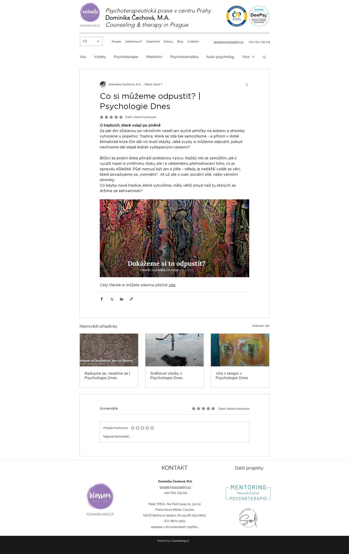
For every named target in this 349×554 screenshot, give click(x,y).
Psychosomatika (184, 57)
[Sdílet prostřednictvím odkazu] (131, 299)
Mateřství (154, 57)
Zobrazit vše (260, 326)
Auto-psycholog (220, 57)
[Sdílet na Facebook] (102, 299)
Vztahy (100, 57)
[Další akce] (246, 84)
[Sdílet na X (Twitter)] (112, 299)
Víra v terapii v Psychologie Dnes (232, 376)
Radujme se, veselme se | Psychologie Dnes (107, 376)
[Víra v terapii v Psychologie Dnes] (240, 350)
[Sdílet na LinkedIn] (121, 299)
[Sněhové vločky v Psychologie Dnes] (174, 350)
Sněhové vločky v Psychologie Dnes (166, 376)
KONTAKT (175, 467)
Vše (83, 57)
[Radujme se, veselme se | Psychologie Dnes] (109, 350)
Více (246, 57)
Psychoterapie (126, 57)
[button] (264, 56)
